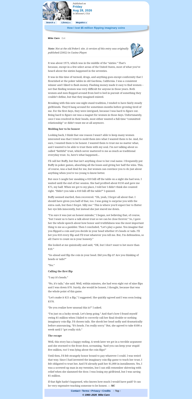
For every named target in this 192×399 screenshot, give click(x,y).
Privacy (95, 390)
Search (50, 22)
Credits (106, 390)
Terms (85, 390)
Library (66, 22)
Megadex (81, 22)
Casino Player (78, 52)
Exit (63, 38)
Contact (75, 390)
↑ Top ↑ (116, 390)
